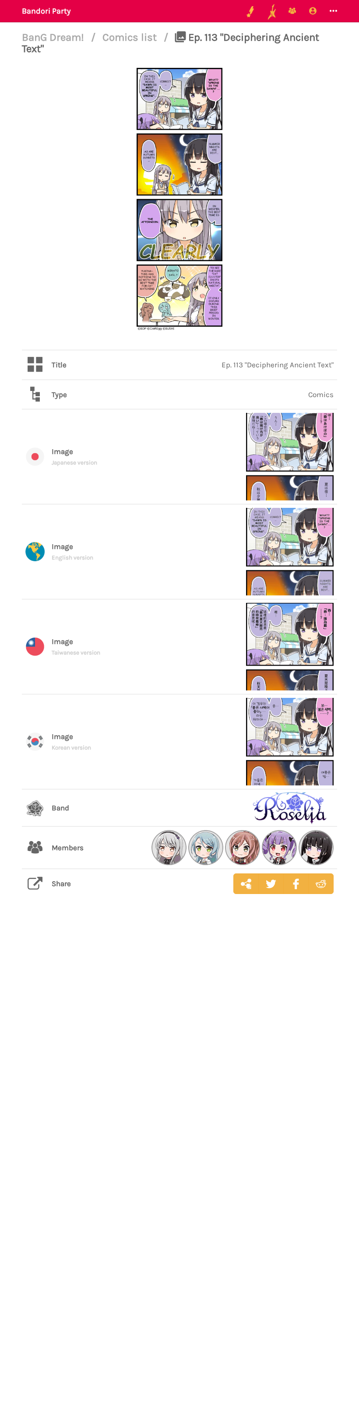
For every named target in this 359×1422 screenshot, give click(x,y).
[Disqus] (179, 1039)
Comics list (130, 37)
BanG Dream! (54, 37)
